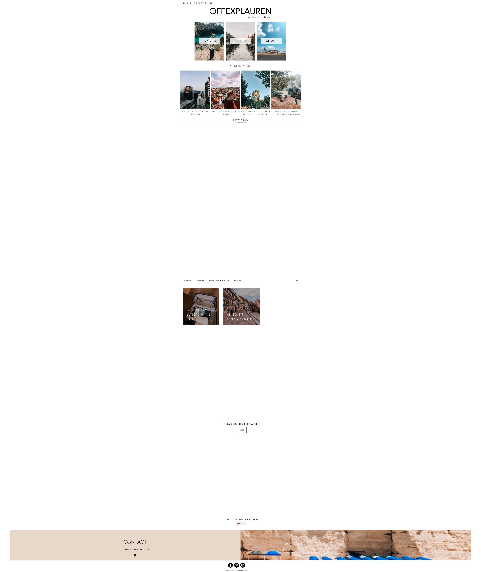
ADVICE (272, 41)
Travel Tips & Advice (219, 280)
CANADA (209, 41)
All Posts (187, 280)
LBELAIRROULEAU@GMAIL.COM (135, 549)
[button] (297, 281)
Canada (200, 280)
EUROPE (241, 41)
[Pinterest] (236, 565)
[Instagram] (135, 555)
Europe (237, 280)
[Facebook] (230, 565)
